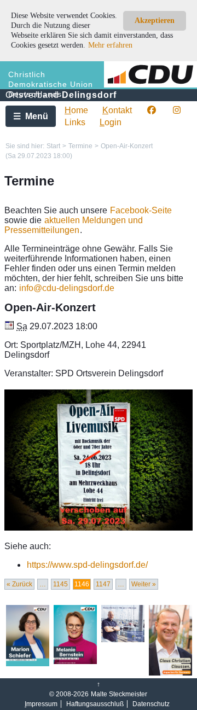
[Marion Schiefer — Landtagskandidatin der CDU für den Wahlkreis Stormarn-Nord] (27, 664)
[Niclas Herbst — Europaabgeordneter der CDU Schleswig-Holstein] (123, 640)
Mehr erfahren (110, 45)
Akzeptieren (155, 20)
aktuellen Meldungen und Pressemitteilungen (73, 225)
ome (76, 110)
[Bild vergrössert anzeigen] (98, 460)
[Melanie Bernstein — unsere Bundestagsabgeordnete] (75, 661)
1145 (60, 584)
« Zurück (19, 584)
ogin (110, 122)
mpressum (41, 704)
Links (75, 122)
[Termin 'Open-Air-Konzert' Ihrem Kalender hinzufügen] (9, 326)
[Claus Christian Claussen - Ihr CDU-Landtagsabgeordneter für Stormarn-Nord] (170, 673)
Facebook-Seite (141, 210)
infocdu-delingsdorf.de (66, 288)
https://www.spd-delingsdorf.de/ (87, 564)
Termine (80, 146)
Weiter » (143, 584)
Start (53, 146)
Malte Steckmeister (119, 694)
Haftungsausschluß (95, 704)
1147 (103, 584)
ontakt (117, 110)
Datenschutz (151, 704)
